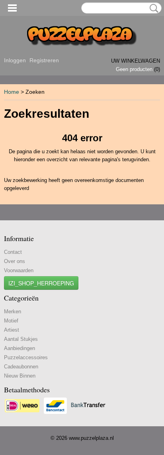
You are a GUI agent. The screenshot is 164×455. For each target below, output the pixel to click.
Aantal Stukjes (21, 339)
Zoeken (152, 8)
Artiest (11, 330)
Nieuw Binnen (19, 376)
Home (11, 92)
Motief (11, 321)
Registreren (44, 60)
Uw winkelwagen (135, 61)
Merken (12, 312)
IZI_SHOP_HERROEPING (41, 283)
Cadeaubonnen (21, 367)
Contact (13, 252)
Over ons (14, 261)
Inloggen (15, 60)
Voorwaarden (18, 270)
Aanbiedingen (19, 348)
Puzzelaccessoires (26, 357)
